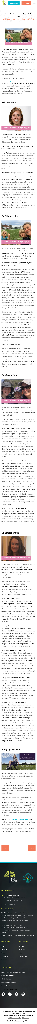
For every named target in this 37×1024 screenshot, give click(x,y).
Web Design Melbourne (14, 1021)
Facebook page (6, 81)
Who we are (23, 941)
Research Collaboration (8, 986)
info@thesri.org (9, 909)
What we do (6, 967)
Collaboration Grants (8, 975)
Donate (26, 3)
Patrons (21, 953)
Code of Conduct (27, 1015)
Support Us (4, 956)
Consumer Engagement (8, 982)
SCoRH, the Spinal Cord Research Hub (13, 972)
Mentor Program (6, 979)
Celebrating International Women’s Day (18, 19)
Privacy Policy (8, 1015)
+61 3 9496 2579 (10, 904)
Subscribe (14, 3)
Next (32, 848)
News (18, 16)
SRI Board (22, 949)
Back (5, 848)
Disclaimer (25, 1018)
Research (4, 949)
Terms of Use (17, 1015)
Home (3, 946)
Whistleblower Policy (14, 1018)
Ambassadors (23, 956)
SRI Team (21, 946)
